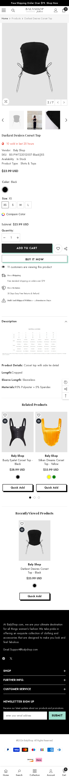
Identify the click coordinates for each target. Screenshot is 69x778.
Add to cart (27, 248)
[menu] (4, 10)
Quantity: (8, 230)
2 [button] (34, 498)
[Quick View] (5, 421)
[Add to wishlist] (58, 248)
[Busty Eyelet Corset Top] (18, 432)
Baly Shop (19, 150)
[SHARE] (64, 249)
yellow (49, 477)
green (54, 477)
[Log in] (56, 10)
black (18, 477)
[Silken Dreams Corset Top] (51, 432)
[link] (19, 772)
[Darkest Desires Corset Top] (35, 540)
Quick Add (18, 488)
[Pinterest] (3, 658)
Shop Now (52, 3)
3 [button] (39, 498)
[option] (34, 64)
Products (16, 18)
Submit (57, 715)
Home (5, 18)
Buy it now (34, 259)
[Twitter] (11, 658)
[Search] (13, 10)
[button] (58, 102)
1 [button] (30, 498)
